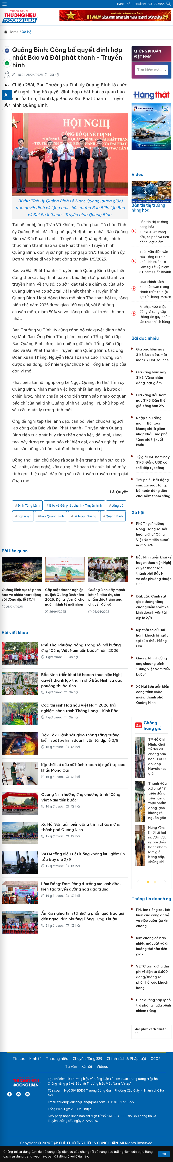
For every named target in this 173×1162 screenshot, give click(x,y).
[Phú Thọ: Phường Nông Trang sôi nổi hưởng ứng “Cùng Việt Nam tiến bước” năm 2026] (20, 653)
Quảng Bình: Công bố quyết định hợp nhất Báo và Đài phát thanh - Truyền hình (67, 57)
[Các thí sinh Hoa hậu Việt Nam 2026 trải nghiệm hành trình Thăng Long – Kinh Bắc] (20, 713)
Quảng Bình (114, 516)
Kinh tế (35, 1058)
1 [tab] (148, 882)
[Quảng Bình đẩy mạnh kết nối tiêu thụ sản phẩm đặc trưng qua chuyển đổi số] (108, 569)
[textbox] (151, 70)
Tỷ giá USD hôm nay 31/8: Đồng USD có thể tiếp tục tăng (153, 462)
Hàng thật (124, 3)
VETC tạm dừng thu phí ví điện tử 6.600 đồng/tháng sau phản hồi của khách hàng (152, 977)
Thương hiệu (57, 1058)
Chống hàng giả (153, 725)
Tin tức (19, 1058)
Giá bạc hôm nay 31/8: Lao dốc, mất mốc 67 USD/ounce (152, 354)
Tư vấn (71, 1066)
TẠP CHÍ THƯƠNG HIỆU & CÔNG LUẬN (84, 1142)
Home (13, 32)
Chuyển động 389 (87, 1058)
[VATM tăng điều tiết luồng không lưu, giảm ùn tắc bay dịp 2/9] (20, 862)
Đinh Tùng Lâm (29, 505)
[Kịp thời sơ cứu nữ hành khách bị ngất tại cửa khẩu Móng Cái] (20, 773)
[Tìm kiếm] (168, 4)
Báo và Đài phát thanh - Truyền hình (75, 505)
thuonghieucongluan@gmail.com (81, 1102)
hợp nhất (24, 516)
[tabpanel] (151, 803)
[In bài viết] (6, 63)
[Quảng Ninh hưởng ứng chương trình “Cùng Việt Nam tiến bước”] (20, 803)
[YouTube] (18, 1094)
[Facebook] (9, 1094)
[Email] (27, 1094)
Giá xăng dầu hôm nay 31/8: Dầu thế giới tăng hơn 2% (151, 400)
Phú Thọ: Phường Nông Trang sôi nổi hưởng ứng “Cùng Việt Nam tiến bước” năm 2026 (152, 534)
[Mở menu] (4, 4)
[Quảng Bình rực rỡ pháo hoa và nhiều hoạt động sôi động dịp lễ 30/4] (22, 569)
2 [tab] (155, 882)
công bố (117, 505)
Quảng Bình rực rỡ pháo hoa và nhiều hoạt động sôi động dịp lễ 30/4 (21, 595)
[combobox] (151, 70)
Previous (138, 881)
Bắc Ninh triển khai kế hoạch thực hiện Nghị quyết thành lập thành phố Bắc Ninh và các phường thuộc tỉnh (81, 680)
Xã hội (27, 32)
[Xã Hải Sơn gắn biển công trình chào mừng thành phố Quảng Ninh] (20, 833)
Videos (102, 1066)
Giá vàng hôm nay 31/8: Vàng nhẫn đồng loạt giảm (151, 377)
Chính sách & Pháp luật (126, 1058)
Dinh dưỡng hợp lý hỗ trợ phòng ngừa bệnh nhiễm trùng (153, 1005)
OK (164, 1154)
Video (137, 174)
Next (165, 881)
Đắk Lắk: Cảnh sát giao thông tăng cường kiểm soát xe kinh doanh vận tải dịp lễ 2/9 (152, 607)
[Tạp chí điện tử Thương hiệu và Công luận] (25, 1082)
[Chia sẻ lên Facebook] (6, 50)
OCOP (156, 1058)
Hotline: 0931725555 (149, 3)
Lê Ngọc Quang (84, 516)
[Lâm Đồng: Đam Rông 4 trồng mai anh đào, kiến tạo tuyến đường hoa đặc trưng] (20, 892)
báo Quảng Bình (52, 516)
